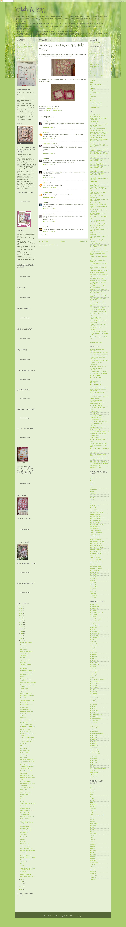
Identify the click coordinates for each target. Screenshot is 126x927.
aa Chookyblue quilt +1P (96, 612)
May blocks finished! (25, 792)
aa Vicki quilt (93, 756)
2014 (20, 615)
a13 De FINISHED (95, 537)
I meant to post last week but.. (28, 850)
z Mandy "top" (93, 875)
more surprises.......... (25, 874)
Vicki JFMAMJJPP (95, 465)
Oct (22, 629)
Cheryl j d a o (93, 73)
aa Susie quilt (93, 741)
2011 (20, 622)
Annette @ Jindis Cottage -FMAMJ (99, 251)
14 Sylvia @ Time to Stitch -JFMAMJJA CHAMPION (97, 174)
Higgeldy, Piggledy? (25, 855)
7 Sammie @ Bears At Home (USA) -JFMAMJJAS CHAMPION (99, 149)
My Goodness (23, 649)
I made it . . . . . (24, 657)
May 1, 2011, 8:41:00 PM (49, 153)
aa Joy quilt (93, 650)
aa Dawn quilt (93, 616)
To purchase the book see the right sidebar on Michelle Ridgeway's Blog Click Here (26, 46)
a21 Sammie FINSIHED (96, 553)
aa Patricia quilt (94, 697)
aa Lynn (92, 677)
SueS (91, 501)
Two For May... (24, 805)
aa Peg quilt (93, 700)
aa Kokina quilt (94, 660)
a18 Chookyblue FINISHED (97, 547)
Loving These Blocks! (26, 770)
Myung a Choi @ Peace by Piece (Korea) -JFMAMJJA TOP (98, 224)
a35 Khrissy (93, 856)
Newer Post (43, 241)
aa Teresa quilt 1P (94, 749)
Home (63, 241)
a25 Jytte (92, 835)
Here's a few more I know (26, 711)
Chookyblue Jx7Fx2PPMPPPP (98, 366)
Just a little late (24, 853)
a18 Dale (92, 821)
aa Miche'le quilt (94, 689)
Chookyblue (93, 98)
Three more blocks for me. (27, 787)
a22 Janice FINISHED (96, 555)
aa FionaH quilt (94, 635)
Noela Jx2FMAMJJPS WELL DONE (99, 431)
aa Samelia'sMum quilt (96, 714)
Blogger (80, 916)
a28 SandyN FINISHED (96, 568)
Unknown (45, 183)
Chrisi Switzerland (94, 92)
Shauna (92, 499)
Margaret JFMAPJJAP (96, 419)
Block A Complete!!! (25, 752)
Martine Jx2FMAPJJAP (96, 427)
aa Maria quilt (93, 685)
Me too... (22, 863)
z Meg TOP (93, 589)
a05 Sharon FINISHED (96, 520)
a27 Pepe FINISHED (95, 566)
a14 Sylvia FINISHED (95, 539)
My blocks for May (25, 660)
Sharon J (92, 60)
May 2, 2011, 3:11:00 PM (49, 231)
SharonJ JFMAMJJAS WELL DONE (99, 449)
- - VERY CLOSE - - (95, 227)
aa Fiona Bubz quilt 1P (96, 631)
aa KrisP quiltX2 (94, 662)
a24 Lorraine (93, 833)
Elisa (91, 481)
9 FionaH (92, 802)
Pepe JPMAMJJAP (95, 435)
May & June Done (25, 729)
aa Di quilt (92, 623)
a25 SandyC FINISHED (96, 562)
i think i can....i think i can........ (28, 720)
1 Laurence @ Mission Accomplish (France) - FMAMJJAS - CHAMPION (99, 125)
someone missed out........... (27, 810)
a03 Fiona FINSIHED (95, 516)
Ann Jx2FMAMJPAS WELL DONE (99, 355)
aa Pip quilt (93, 708)
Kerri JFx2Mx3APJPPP (96, 405)
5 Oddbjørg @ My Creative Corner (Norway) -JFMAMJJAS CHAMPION (99, 141)
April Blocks (23, 743)
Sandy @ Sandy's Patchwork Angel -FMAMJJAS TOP (99, 184)
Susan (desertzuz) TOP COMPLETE (96, 67)
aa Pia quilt (93, 706)
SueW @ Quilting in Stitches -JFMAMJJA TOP (97, 193)
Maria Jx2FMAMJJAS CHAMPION (99, 421)
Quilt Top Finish (24, 871)
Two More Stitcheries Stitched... (25, 665)
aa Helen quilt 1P (94, 637)
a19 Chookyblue (94, 823)
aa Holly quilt (93, 639)
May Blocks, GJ (24, 755)
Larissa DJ (93, 493)
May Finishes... (24, 789)
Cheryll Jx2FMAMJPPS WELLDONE (96, 363)
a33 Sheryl (93, 850)
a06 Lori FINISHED (95, 522)
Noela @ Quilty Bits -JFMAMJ (97, 309)
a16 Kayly (92, 817)
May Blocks (23, 717)
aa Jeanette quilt (94, 646)
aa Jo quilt (92, 648)
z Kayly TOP (93, 582)
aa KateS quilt (93, 656)
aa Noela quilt (93, 693)
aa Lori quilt (93, 668)
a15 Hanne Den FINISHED (97, 541)
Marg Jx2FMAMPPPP (95, 417)
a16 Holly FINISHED (95, 543)
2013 (20, 617)
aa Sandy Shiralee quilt (96, 718)
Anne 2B (92, 766)
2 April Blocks (47, 110)
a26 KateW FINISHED (96, 564)
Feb (22, 884)
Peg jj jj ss (92, 80)
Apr (22, 879)
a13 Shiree (93, 810)
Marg (91, 82)
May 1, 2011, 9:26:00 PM (49, 177)
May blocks (23, 662)
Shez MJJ (92, 101)
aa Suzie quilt (93, 743)
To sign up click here (22, 42)
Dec (22, 624)
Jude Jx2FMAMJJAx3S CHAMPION (96, 401)
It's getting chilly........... (26, 794)
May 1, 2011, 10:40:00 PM (49, 187)
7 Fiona (92, 798)
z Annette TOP (93, 576)
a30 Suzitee (93, 844)
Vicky (44, 202)
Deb (91, 69)
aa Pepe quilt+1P (94, 702)
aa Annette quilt (94, 608)
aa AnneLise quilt (94, 606)
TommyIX (68, 916)
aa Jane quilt (93, 643)
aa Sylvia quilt (93, 747)
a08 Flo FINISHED (95, 526)
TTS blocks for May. (25, 768)
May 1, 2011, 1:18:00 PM (49, 127)
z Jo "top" (92, 864)
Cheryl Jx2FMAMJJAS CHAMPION (99, 360)
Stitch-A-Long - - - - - (39, 9)
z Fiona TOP (93, 578)
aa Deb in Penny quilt (95, 618)
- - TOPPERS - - (94, 182)
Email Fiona (20, 52)
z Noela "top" (93, 877)
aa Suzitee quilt (94, 745)
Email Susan (20, 58)
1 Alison (92, 786)
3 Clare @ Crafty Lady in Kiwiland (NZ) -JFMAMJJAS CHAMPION (98, 133)
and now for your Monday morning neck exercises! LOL (27, 761)
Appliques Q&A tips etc (96, 342)
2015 (20, 613)
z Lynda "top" (93, 873)
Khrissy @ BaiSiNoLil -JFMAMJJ (98, 280)
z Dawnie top (93, 774)
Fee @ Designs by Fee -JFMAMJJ (99, 270)
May (22, 640)
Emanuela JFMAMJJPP (96, 378)
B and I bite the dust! (25, 781)
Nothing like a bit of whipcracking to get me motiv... (26, 822)
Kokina (92, 491)
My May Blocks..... (25, 691)
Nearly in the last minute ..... (27, 876)
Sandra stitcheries (25, 846)
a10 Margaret (93, 804)
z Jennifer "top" (94, 862)
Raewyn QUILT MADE (96, 105)
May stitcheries (24, 832)
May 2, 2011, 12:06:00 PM (49, 208)
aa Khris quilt (93, 658)
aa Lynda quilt (93, 675)
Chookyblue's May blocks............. (25, 813)
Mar (22, 881)
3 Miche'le (92, 790)
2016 (20, 610)
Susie (44, 170)
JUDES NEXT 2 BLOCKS (27, 737)
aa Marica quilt (94, 687)
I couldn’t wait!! (24, 702)
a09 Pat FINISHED (95, 528)
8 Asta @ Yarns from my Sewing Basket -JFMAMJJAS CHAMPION (99, 153)
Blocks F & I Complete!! (26, 704)
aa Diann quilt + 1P (95, 625)
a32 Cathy (92, 848)
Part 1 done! (23, 757)
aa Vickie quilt (93, 758)
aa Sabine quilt (94, 712)
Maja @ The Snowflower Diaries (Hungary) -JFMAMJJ (98, 286)
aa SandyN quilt (94, 720)
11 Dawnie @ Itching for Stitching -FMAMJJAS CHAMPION (99, 163)
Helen (91, 485)
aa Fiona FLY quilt (94, 633)
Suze (91, 503)
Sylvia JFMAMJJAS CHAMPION (98, 461)
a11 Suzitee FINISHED (96, 532)
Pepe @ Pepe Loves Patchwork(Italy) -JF (95, 318)
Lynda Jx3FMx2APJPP (96, 415)
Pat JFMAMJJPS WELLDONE (98, 433)
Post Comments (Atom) (52, 245)
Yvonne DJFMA (94, 510)
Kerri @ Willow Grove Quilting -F (98, 278)
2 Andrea (92, 788)
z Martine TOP (93, 587)
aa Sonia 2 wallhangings (96, 733)
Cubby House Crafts (48, 143)
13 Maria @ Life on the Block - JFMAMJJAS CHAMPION (98, 170)
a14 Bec (92, 813)
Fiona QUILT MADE (95, 107)
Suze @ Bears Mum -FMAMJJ (98, 331)
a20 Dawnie (93, 825)
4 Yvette (92, 792)
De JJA (92, 71)
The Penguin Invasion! (26, 724)
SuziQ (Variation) (94, 505)
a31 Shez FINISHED (95, 574)
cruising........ (23, 676)
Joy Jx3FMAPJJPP (95, 398)
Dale (91, 476)
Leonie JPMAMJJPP (95, 411)
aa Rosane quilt (94, 710)
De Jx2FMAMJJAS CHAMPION (98, 371)
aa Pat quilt (93, 695)
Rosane (92, 497)
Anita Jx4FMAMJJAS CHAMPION (99, 353)
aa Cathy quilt (93, 610)
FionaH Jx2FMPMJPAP (96, 385)
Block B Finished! (24, 818)
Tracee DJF (93, 508)
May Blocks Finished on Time (28, 682)
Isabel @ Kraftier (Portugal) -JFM (98, 272)
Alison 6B (92, 764)
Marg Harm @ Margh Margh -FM (98, 289)
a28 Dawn (92, 842)
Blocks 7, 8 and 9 (24, 707)
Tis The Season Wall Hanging (28, 803)
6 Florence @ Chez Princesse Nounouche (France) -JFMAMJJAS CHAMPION (99, 145)
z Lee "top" (93, 869)
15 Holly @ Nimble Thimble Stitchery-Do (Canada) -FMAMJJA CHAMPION (99, 178)
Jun (22, 638)
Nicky (44, 227)
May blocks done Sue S (26, 775)
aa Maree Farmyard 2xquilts (97, 679)
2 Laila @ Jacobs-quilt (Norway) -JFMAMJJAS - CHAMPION (98, 129)
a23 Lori (92, 831)
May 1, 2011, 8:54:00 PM (49, 164)
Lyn (91, 495)
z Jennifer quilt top (94, 776)
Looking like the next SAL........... (25, 714)
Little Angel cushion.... (26, 693)
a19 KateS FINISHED (95, 549)
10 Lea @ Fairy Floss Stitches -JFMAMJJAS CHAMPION (98, 160)
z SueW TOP (93, 591)
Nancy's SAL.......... (25, 668)
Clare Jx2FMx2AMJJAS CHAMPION (96, 369)
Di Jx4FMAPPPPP (95, 376)
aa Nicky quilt (93, 691)
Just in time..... (24, 655)
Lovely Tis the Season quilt (27, 816)
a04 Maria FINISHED (95, 518)
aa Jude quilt (93, 652)
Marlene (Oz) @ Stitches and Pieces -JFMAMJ (97, 292)
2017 (20, 608)
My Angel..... (23, 748)
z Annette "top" (94, 860)
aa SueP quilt (93, 735)
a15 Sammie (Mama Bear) (97, 815)
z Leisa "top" (93, 871)
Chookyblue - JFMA (95, 116)
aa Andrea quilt (94, 604)
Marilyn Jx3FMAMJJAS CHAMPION (96, 424)
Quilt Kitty (45, 121)
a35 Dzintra (93, 854)
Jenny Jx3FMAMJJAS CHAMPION (99, 396)
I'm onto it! (23, 801)
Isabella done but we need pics (98, 768)
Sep (22, 631)
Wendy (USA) (93, 78)
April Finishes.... (24, 866)
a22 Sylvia (92, 829)
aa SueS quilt (93, 737)
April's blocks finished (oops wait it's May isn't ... (27, 740)
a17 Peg (92, 819)
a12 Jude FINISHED (95, 535)
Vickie (44, 158)
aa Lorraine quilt (94, 670)
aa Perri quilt (93, 704)
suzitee (45, 132)
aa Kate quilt (93, 654)
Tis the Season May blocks (27, 700)
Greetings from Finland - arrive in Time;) (26, 652)
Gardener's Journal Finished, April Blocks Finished (27, 868)
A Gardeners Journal (56, 110)
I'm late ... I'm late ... (25, 843)
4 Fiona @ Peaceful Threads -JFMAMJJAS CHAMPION (98, 136)
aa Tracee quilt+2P (95, 754)
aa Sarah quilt (93, 722)
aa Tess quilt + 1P (94, 752)
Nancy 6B (92, 770)
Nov (22, 626)
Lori (91, 86)
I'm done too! (23, 647)
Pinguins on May (24, 722)
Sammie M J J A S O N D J (97, 55)
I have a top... (23, 644)
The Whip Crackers (95, 114)
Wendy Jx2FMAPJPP (95, 467)
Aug (22, 633)
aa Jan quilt (93, 641)
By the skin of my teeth (26, 642)
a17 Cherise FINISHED (96, 545)
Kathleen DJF (93, 489)
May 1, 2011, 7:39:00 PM (49, 138)
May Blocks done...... (25, 750)
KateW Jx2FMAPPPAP (96, 403)
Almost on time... (24, 826)
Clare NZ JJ (93, 96)
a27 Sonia (92, 840)
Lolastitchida (46, 192)
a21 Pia (92, 827)
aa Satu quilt (93, 725)
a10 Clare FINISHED (95, 530)
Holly (91, 90)
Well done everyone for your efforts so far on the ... (27, 671)
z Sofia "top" (93, 879)
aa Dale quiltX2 (94, 614)
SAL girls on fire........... (26, 745)
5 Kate (91, 794)
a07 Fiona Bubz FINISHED (97, 524)
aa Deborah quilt (94, 621)
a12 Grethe (93, 808)
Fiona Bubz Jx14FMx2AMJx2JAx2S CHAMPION (96, 381)
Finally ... (22, 839)
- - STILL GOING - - (95, 243)
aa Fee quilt (93, 629)
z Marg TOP (93, 584)
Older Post (83, 241)
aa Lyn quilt (93, 673)
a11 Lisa (92, 806)
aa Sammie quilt (94, 716)
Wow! (21, 799)
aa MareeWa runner (95, 681)
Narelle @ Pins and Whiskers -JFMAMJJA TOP (98, 214)
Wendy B (92, 88)
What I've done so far (25, 709)
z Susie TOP (93, 593)
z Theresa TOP (94, 595)
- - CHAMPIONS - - (95, 121)
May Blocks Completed (26, 674)
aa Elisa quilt (93, 627)
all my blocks (23, 834)
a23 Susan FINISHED (95, 557)
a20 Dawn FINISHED (95, 551)
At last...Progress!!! (25, 808)
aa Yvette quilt (93, 762)
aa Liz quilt (93, 666)
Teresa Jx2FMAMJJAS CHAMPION (99, 463)
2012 (20, 620)
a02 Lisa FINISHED (95, 514)
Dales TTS (23, 697)
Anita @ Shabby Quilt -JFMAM (98, 249)
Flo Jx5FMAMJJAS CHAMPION (98, 387)
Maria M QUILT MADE (96, 84)
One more (22, 841)
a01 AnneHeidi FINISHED (97, 512)
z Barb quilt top (94, 772)
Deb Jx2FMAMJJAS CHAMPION (98, 373)
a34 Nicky (92, 852)
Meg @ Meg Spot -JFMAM (97, 302)
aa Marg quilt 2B (94, 683)
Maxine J (92, 58)
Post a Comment (45, 234)
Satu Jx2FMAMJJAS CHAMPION (98, 443)
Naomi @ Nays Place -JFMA (97, 307)
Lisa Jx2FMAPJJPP (95, 413)
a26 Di (91, 837)
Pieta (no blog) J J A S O (96, 53)
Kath (91, 487)
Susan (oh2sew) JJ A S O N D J (98, 62)
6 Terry (91, 796)
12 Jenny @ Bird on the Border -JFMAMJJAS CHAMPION (98, 167)
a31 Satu (92, 846)
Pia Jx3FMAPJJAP (95, 437)
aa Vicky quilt (93, 760)
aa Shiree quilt (93, 731)
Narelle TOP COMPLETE (96, 76)
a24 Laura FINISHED (95, 560)
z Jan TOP (92, 580)
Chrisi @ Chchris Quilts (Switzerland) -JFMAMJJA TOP (98, 203)
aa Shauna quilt (94, 727)
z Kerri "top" (93, 867)
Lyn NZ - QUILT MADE (96, 103)
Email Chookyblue (22, 56)
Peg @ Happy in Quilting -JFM (98, 311)
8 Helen (92, 800)
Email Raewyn (21, 54)
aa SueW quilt (93, 739)
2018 (20, 606)
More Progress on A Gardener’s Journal (25, 829)
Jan (22, 886)
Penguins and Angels (25, 731)
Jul (21, 635)
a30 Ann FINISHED (95, 572)
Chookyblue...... (47, 213)
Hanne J (92, 483)
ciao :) (21, 796)
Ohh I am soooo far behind (27, 695)
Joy (91, 94)
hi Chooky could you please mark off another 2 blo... (27, 765)
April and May (23, 773)
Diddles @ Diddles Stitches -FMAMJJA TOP (97, 221)
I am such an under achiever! (27, 857)
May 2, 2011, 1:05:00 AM (49, 197)
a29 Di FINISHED (94, 570)
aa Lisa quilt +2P (94, 664)
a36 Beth (92, 858)
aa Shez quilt (93, 729)
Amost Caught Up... (25, 688)
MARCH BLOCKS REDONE (27, 727)
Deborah (92, 478)
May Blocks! (23, 836)
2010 (20, 889)
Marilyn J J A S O (94, 64)
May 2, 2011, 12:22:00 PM (49, 221)
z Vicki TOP (93, 597)
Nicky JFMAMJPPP (95, 429)
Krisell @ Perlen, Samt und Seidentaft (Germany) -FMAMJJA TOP (98, 189)
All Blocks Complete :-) (26, 848)
